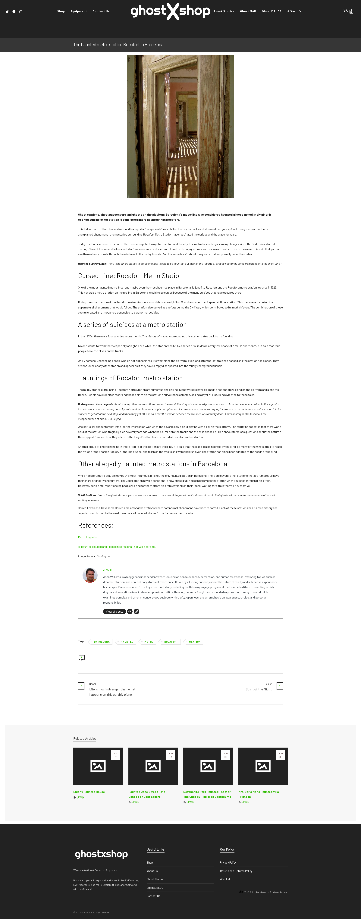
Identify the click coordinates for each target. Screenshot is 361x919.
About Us (152, 871)
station (195, 641)
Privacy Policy (228, 862)
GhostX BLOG (155, 887)
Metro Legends (87, 537)
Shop (150, 862)
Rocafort (171, 641)
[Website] (136, 611)
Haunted (127, 641)
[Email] (130, 611)
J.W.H (107, 570)
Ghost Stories (155, 879)
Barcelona (102, 641)
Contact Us (153, 896)
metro (148, 641)
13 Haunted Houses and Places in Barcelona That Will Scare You (117, 546)
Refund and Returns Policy (236, 871)
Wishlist (225, 879)
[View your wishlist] (351, 11)
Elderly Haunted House (89, 791)
